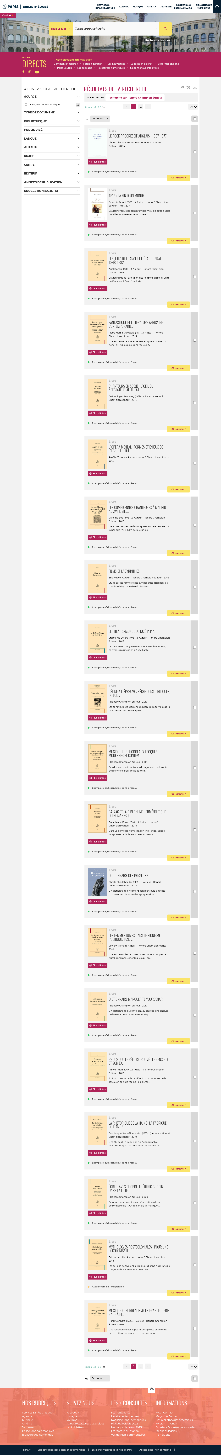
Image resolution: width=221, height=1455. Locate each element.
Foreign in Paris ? (166, 1423)
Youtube (72, 1420)
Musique (27, 1420)
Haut (151, 1389)
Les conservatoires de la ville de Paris (112, 1449)
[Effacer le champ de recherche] (157, 29)
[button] (217, 6)
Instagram (73, 1416)
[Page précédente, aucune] (126, 106)
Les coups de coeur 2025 (126, 1427)
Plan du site (163, 1434)
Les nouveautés (120, 1412)
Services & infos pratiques (38, 1412)
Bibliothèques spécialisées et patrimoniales (61, 1449)
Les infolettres (75, 1427)
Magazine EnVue (166, 1416)
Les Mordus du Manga (125, 1431)
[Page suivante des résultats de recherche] (148, 106)
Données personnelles (181, 1427)
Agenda (27, 1416)
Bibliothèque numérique (37, 1434)
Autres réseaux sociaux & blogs (85, 1423)
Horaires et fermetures (125, 1416)
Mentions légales (166, 1431)
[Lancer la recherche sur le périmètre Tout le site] (165, 29)
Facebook (73, 1412)
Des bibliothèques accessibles (174, 1420)
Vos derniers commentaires (128, 1434)
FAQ (158, 1412)
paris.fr (26, 1449)
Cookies (160, 1427)
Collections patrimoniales (38, 1431)
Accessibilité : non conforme (155, 1449)
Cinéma (27, 1423)
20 (191, 106)
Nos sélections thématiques (128, 1420)
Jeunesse (27, 1427)
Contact (168, 1412)
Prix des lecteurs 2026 (124, 1423)
